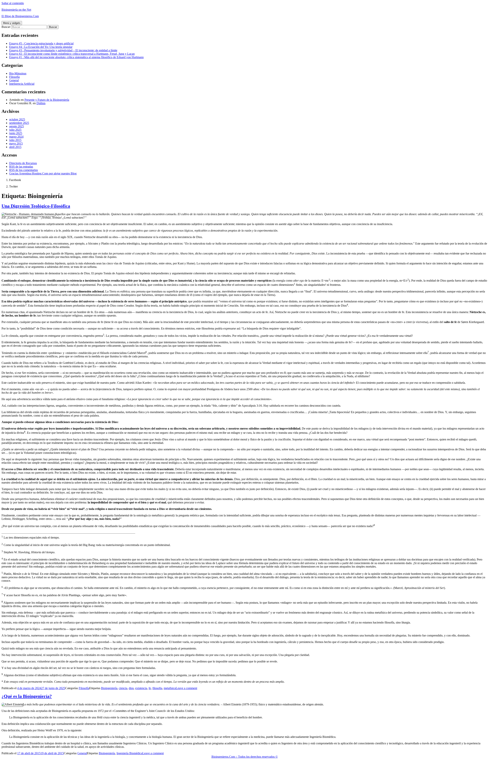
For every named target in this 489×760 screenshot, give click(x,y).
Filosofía (14, 76)
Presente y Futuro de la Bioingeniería (46, 99)
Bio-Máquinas (17, 73)
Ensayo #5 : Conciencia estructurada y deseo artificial (41, 43)
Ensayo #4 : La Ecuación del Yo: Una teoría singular (40, 46)
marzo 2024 (16, 136)
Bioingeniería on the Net (16, 9)
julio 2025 (15, 129)
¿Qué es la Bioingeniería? (27, 696)
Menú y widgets (11, 23)
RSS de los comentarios (23, 170)
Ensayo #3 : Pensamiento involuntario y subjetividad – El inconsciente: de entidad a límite (63, 50)
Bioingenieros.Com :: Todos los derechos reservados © (244, 756)
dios (131, 688)
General (14, 80)
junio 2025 (15, 133)
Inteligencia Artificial (21, 83)
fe (150, 688)
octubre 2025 (17, 119)
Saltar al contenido (13, 3)
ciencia (123, 688)
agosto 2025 (16, 126)
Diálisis (40, 103)
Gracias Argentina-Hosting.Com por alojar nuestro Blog (43, 173)
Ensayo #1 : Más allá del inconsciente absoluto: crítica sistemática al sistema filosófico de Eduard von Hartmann (76, 57)
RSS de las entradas (21, 166)
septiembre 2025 (19, 122)
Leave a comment (186, 688)
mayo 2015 (16, 143)
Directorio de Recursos (23, 163)
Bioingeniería (109, 688)
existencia (141, 688)
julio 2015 (15, 140)
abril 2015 (15, 147)
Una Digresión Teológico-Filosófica (36, 206)
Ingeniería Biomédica (129, 753)
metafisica (170, 688)
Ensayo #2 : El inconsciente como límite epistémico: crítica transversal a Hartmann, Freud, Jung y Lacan (72, 53)
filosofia (157, 688)
